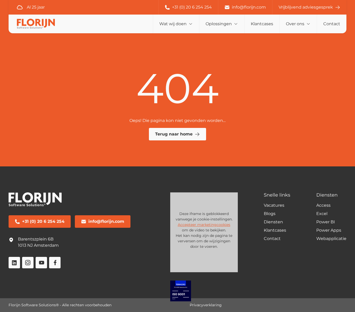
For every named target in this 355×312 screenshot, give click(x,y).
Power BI (325, 221)
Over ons (295, 23)
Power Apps (328, 230)
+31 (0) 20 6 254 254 (192, 7)
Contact (331, 23)
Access (323, 205)
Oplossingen (219, 23)
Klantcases (262, 23)
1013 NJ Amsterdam (38, 245)
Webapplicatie (331, 238)
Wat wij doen (173, 23)
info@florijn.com (249, 7)
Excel (321, 213)
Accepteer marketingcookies (204, 224)
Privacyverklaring (206, 305)
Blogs (269, 213)
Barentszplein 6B (36, 239)
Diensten (273, 221)
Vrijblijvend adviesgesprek (306, 7)
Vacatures (274, 205)
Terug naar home (174, 134)
